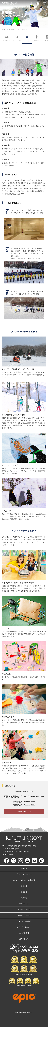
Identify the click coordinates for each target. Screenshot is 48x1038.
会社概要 (24, 868)
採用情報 (24, 898)
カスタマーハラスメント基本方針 (24, 880)
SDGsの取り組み (24, 909)
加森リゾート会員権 (24, 921)
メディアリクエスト (24, 927)
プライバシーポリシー (24, 874)
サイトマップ (24, 904)
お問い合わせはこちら (24, 811)
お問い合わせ (24, 939)
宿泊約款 (24, 886)
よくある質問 (24, 933)
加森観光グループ (24, 915)
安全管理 (24, 892)
